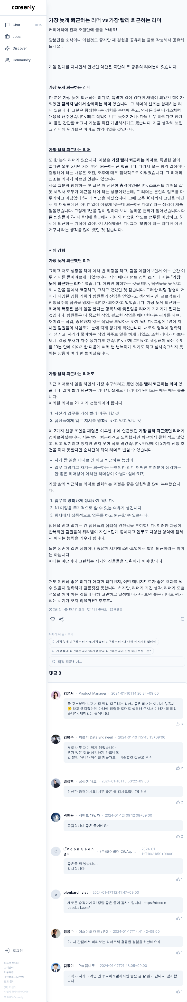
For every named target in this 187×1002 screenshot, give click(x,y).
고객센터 (9, 967)
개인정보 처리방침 (14, 976)
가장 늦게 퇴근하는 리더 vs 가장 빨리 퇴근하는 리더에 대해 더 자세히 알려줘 (106, 641)
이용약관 (9, 972)
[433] (52, 619)
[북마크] (182, 619)
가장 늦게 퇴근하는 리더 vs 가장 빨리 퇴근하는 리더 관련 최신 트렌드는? (103, 651)
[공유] (61, 619)
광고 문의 (9, 981)
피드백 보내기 (11, 962)
